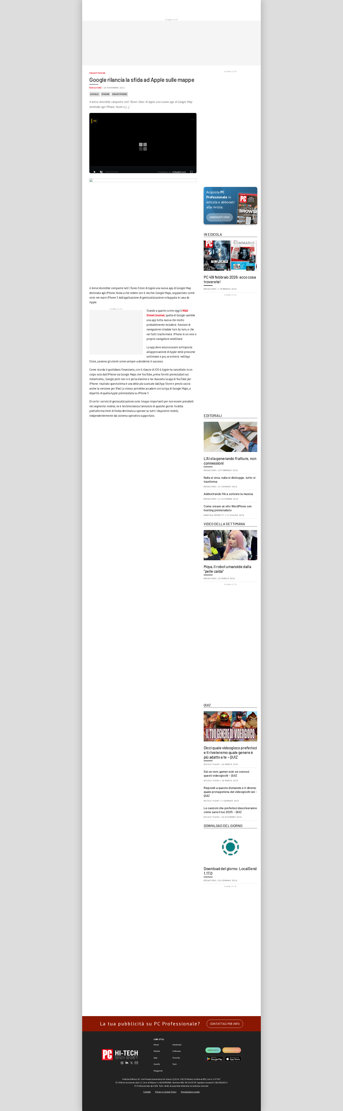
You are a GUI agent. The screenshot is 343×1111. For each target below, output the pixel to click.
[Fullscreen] (191, 172)
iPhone (106, 94)
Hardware (177, 1044)
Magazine (158, 1070)
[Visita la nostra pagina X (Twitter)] (131, 1063)
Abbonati (213, 1050)
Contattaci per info (225, 1024)
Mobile (157, 1051)
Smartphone (97, 73)
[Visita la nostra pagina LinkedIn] (126, 1063)
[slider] (111, 171)
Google (94, 94)
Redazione (95, 87)
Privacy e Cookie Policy (165, 1091)
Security (176, 1057)
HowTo (157, 1064)
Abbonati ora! (220, 217)
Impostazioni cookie (190, 1091)
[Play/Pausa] (94, 172)
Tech (174, 1064)
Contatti (147, 1091)
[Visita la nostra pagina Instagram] (122, 1063)
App (155, 1057)
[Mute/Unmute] (101, 172)
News (156, 1044)
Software (176, 1051)
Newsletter (232, 1050)
